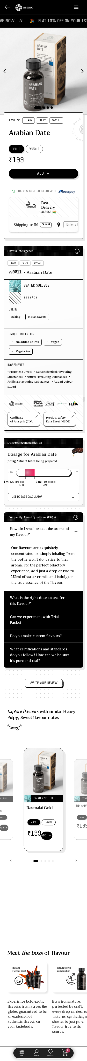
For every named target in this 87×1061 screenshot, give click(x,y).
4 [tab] (52, 107)
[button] (35, 861)
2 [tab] (44, 107)
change (46, 224)
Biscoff (81, 805)
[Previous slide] (10, 861)
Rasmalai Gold (39, 807)
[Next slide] (76, 861)
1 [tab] (37, 107)
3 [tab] (48, 107)
